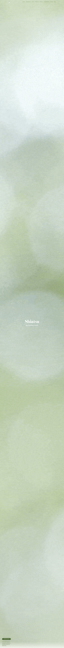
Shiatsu (24, 1)
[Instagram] (55, 2)
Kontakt (41, 1)
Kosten (33, 1)
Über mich (37, 1)
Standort (51, 1)
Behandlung (28, 1)
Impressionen (46, 1)
